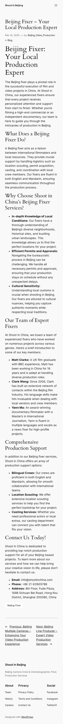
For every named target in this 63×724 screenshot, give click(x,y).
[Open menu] (56, 5)
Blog (10, 40)
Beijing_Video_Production (41, 35)
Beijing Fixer (14, 605)
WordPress (27, 716)
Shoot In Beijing (14, 5)
